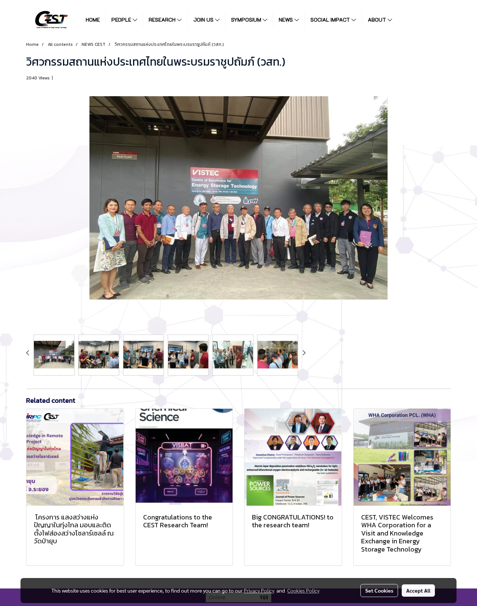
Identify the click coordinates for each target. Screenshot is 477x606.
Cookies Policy (303, 590)
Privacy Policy (259, 590)
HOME (93, 19)
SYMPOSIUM (247, 19)
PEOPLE (122, 19)
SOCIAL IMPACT (330, 19)
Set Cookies (379, 590)
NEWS (286, 19)
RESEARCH (163, 19)
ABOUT (378, 19)
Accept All (418, 590)
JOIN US (204, 19)
